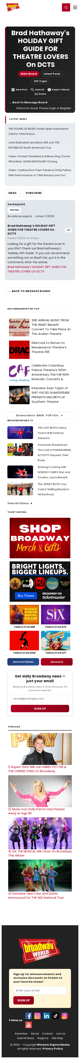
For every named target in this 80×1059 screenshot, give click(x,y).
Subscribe (34, 193)
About (35, 1034)
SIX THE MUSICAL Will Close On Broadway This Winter (40, 853)
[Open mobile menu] (75, 7)
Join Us (60, 1034)
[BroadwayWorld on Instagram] (37, 1015)
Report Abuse (61, 89)
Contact (47, 1034)
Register (44, 7)
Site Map (57, 1038)
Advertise (21, 1034)
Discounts (56, 661)
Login (56, 7)
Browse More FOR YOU (37, 415)
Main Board (29, 74)
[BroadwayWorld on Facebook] (28, 1015)
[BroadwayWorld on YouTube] (28, 1025)
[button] (66, 7)
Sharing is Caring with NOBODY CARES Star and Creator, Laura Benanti (54, 472)
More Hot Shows (23, 661)
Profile (14, 210)
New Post (21, 89)
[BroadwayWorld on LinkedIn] (46, 1015)
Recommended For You (23, 308)
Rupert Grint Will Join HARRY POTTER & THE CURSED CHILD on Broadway (37, 769)
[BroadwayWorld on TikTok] (55, 1015)
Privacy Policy (52, 1049)
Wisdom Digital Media (53, 1045)
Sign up (40, 709)
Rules (42, 94)
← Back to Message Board (28, 102)
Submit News (25, 1038)
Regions (43, 1038)
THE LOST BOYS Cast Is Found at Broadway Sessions (52, 433)
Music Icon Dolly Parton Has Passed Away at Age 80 (36, 811)
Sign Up (23, 1000)
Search (39, 89)
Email (12, 193)
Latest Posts (51, 74)
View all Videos (18, 503)
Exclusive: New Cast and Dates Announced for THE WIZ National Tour (36, 895)
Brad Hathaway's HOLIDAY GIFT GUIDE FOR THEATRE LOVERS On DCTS (31, 230)
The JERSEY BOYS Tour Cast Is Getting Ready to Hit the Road (53, 489)
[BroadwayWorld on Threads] (64, 1015)
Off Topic (40, 81)
